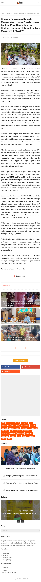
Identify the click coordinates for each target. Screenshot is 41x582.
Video (9, 438)
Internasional (24, 425)
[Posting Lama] (23, 348)
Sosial (24, 436)
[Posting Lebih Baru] (18, 348)
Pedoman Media (7, 557)
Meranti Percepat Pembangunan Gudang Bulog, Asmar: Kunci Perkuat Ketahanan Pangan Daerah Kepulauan (19, 321)
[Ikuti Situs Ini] (10, 371)
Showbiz (13, 436)
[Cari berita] (38, 2)
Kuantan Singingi (26, 431)
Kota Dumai (5, 431)
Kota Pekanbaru (15, 431)
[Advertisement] (20, 395)
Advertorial (10, 423)
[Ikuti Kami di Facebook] (10, 367)
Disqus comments (20, 360)
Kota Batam (33, 428)
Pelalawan (12, 433)
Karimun (4, 428)
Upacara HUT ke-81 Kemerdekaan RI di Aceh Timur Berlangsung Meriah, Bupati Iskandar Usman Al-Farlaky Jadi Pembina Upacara (20, 303)
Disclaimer (5, 553)
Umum (4, 438)
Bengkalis (24, 423)
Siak (19, 436)
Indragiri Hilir (5, 425)
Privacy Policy (6, 560)
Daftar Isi (5, 568)
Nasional (15, 37)
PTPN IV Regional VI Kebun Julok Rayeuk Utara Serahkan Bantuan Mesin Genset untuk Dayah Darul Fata (19, 338)
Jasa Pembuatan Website (10, 572)
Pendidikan (20, 433)
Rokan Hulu (5, 436)
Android (17, 423)
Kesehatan (25, 428)
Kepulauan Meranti (14, 428)
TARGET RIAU (25, 579)
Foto (31, 423)
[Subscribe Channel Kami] (30, 367)
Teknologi (31, 436)
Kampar (33, 425)
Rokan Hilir (29, 433)
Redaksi (4, 570)
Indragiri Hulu (15, 425)
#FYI (3, 423)
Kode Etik (5, 555)
